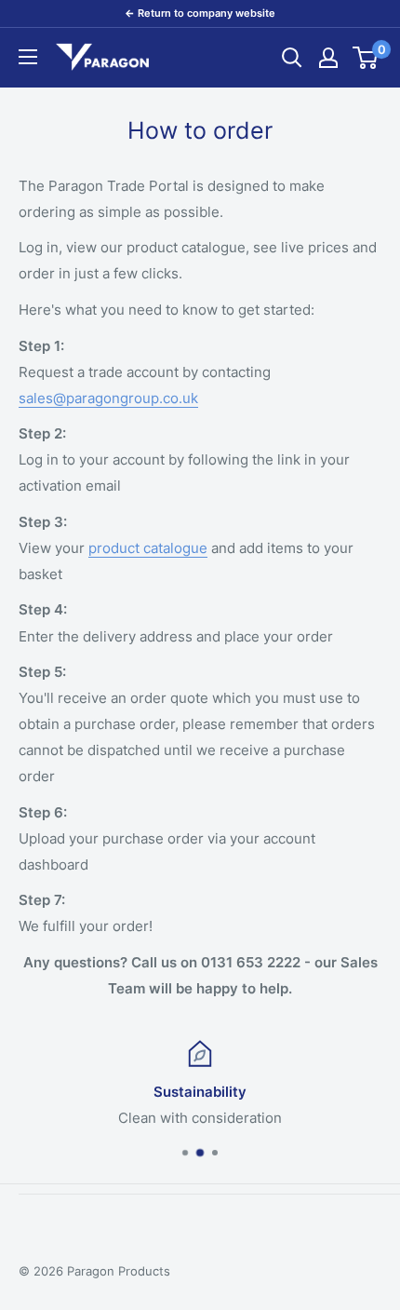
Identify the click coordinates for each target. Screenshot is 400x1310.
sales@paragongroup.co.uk (108, 398)
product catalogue (147, 548)
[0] (366, 58)
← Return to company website (200, 13)
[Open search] (292, 57)
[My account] (328, 57)
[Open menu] (28, 56)
